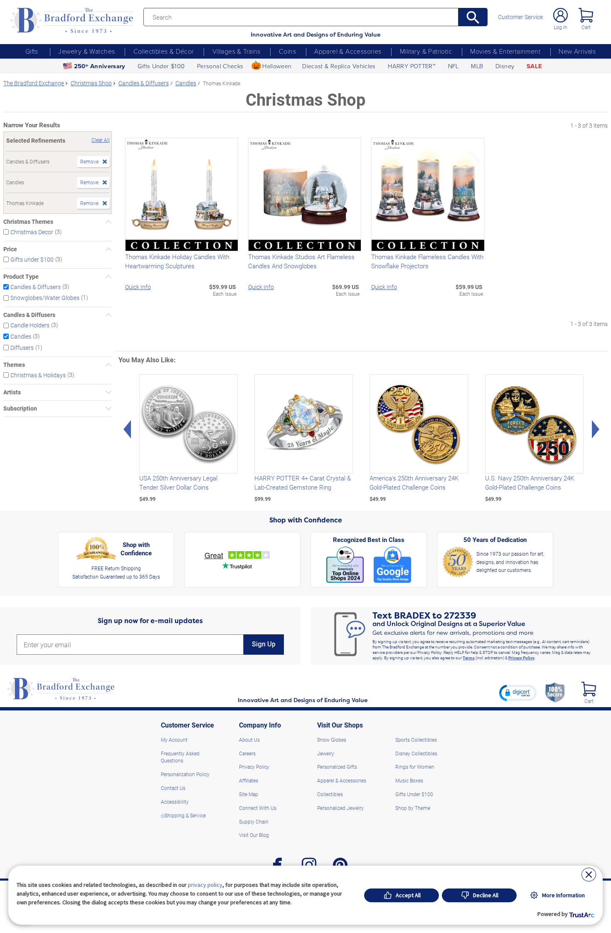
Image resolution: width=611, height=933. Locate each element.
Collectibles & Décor (163, 51)
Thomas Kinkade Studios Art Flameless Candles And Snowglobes (301, 261)
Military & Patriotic (426, 51)
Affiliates (248, 780)
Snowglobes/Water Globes (44, 298)
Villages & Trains (236, 51)
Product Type (21, 276)
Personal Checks (220, 66)
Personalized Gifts (337, 766)
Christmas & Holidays (38, 375)
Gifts (31, 51)
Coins (287, 51)
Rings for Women (414, 766)
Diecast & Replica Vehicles (339, 66)
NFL (453, 66)
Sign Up (264, 644)
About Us (249, 739)
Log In (560, 27)
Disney (504, 66)
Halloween (276, 66)
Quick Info (138, 287)
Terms (469, 658)
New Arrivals (577, 51)
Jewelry (325, 753)
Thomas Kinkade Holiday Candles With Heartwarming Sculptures (177, 261)
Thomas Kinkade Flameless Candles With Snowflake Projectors (427, 261)
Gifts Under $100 (161, 66)
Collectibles (330, 794)
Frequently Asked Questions (180, 757)
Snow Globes (331, 739)
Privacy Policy (521, 658)
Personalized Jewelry (340, 807)
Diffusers (22, 347)
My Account (174, 739)
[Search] (473, 17)
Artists (12, 392)
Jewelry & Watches (86, 51)
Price (10, 249)
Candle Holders (29, 325)
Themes (14, 365)
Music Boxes (409, 780)
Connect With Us (257, 807)
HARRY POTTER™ (412, 66)
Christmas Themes (28, 221)
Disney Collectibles (416, 753)
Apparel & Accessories (348, 51)
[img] (588, 689)
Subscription (20, 408)
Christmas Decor (31, 232)
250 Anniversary (100, 66)
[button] (518, 692)
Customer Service (520, 17)
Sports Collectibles (416, 739)
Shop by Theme (412, 807)
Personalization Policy (185, 774)
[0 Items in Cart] (586, 15)
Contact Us (173, 788)
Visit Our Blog (254, 835)
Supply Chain (254, 821)
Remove (89, 161)
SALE (534, 66)
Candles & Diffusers (35, 286)
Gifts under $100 (32, 259)
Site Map (248, 794)
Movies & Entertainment (505, 51)
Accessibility (175, 801)
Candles (20, 336)
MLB (477, 66)
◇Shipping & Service (183, 815)
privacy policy (205, 884)
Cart (586, 27)
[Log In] (560, 15)
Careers (247, 753)
